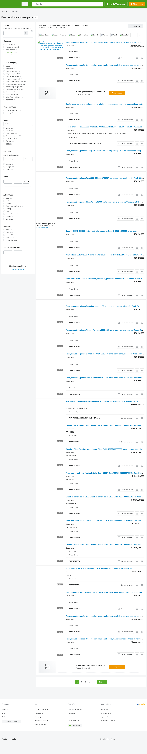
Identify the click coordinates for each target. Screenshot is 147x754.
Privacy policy (39, 713)
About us (5, 709)
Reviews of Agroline (41, 720)
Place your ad (117, 93)
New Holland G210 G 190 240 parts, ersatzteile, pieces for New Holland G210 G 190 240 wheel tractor (106, 255)
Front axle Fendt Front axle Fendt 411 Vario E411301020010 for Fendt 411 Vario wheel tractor (103, 521)
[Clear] (32, 31)
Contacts (5, 717)
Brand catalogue (40, 724)
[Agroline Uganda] (10, 4)
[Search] (34, 4)
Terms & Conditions (41, 709)
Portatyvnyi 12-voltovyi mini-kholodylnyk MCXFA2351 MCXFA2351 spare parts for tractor (102, 401)
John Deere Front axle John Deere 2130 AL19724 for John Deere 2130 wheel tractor (100, 568)
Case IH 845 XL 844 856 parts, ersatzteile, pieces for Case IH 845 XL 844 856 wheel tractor (102, 231)
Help (3, 713)
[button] (137, 58)
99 (93, 682)
